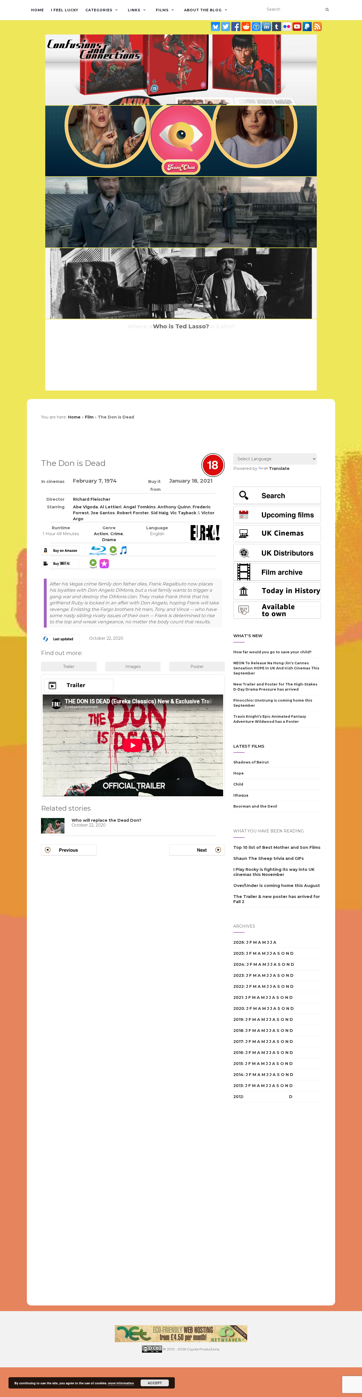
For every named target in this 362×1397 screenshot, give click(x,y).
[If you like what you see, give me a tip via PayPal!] (308, 26)
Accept (155, 1382)
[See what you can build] (257, 26)
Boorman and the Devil (255, 806)
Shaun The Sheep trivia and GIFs (268, 858)
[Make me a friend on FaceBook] (236, 26)
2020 (238, 1008)
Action (101, 533)
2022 (238, 986)
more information (121, 1383)
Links (134, 10)
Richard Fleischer (91, 499)
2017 (238, 1041)
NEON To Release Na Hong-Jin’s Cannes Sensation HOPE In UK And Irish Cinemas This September (276, 668)
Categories (98, 10)
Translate (279, 468)
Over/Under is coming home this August (276, 885)
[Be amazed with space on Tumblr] (277, 26)
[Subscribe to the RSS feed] (317, 26)
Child (238, 784)
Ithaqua (240, 795)
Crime (116, 533)
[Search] (327, 9)
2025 (238, 953)
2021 (238, 997)
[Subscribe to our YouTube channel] (297, 26)
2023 (238, 975)
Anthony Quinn (174, 506)
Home (37, 10)
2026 (238, 942)
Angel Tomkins (139, 506)
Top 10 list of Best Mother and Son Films (276, 847)
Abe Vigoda (85, 506)
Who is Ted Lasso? (181, 326)
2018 (238, 1030)
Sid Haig (159, 512)
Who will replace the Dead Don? (106, 820)
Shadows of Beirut (251, 762)
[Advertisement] (256, 1204)
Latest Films (248, 746)
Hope (238, 773)
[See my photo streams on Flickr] (287, 26)
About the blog (203, 10)
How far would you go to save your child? (272, 652)
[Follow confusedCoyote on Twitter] (226, 26)
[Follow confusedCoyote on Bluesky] (216, 26)
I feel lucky (64, 10)
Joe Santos (103, 512)
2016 (238, 1052)
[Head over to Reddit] (247, 26)
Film (89, 417)
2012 (238, 1096)
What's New (247, 635)
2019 (238, 1019)
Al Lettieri (110, 506)
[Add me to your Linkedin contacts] (267, 26)
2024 (238, 964)
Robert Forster (133, 512)
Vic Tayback (183, 512)
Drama (109, 539)
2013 (238, 1085)
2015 (238, 1063)
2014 (238, 1074)
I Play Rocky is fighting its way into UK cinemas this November (273, 872)
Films (162, 10)
